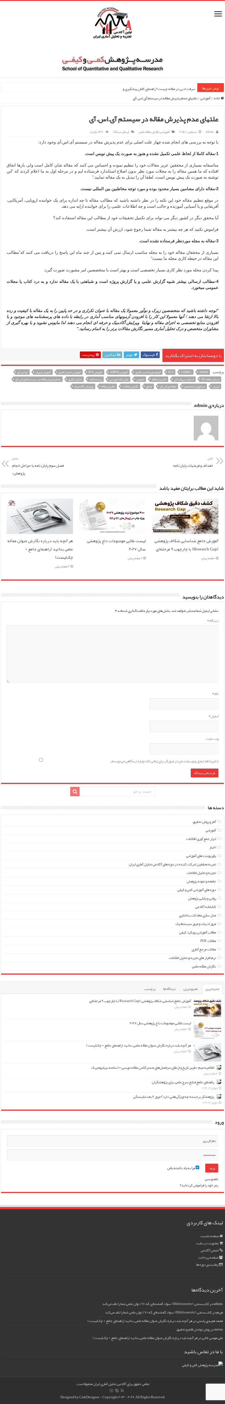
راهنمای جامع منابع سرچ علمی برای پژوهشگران (183, 1082)
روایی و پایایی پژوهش (202, 898)
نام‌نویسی (211, 1179)
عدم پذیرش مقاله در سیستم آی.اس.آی (38, 379)
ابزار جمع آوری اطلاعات (201, 838)
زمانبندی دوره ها (207, 1264)
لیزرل (216, 386)
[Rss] (122, 1390)
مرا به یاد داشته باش (181, 1168)
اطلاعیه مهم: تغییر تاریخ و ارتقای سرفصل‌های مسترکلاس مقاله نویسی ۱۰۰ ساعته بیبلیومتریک (152, 1067)
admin (210, 132)
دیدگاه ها (169, 988)
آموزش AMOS (119, 372)
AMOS (203, 372)
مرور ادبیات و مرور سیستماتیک (195, 923)
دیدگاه (212, 620)
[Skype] (117, 1390)
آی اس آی (22, 372)
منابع (149, 386)
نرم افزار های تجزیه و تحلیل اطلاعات (192, 957)
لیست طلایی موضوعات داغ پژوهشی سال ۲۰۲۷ (160, 1023)
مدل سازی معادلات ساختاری (197, 915)
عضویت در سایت (207, 1243)
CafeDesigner (89, 1397)
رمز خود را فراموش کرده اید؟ (199, 1185)
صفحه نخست (209, 1236)
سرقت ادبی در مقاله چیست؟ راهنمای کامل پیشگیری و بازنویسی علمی (148, 88)
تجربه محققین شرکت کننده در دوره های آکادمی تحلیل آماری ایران (172, 864)
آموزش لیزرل (43, 372)
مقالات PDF (208, 940)
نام (215, 693)
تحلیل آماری (75, 379)
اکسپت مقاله (159, 379)
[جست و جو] (75, 791)
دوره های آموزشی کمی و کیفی (196, 889)
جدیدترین (212, 988)
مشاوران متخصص (194, 386)
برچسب (150, 988)
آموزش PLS (95, 372)
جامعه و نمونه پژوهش (201, 881)
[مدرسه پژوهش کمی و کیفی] (112, 59)
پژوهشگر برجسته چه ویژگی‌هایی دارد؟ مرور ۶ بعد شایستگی (173, 1096)
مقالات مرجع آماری (204, 949)
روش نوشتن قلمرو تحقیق (193, 1329)
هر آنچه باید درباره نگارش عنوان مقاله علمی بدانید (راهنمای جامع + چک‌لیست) (40, 549)
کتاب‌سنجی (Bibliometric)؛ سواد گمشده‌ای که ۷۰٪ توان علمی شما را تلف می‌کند (155, 1303)
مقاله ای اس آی (168, 386)
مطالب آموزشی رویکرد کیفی (197, 932)
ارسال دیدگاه (121, 132)
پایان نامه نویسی (118, 379)
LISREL (186, 372)
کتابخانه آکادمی (205, 906)
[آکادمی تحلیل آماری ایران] (112, 26)
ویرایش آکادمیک (83, 386)
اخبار (212, 847)
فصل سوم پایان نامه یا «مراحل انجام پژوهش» (38, 466)
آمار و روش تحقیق (204, 821)
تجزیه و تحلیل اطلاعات (201, 872)
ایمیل (213, 716)
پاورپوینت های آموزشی (201, 855)
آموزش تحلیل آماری (69, 372)
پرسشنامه (95, 379)
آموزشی (205, 98)
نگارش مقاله (108, 386)
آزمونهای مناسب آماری (148, 372)
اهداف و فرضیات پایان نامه (193, 462)
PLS (170, 372)
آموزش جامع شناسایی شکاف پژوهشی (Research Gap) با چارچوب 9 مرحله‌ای (186, 545)
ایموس (140, 379)
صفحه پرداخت (208, 1257)
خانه (217, 98)
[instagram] (111, 1390)
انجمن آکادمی (210, 1250)
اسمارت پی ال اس (184, 379)
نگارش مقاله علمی (149, 132)
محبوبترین (190, 988)
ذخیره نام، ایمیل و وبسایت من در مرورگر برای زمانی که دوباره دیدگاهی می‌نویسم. (164, 761)
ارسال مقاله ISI (210, 379)
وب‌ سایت (212, 738)
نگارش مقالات (130, 386)
